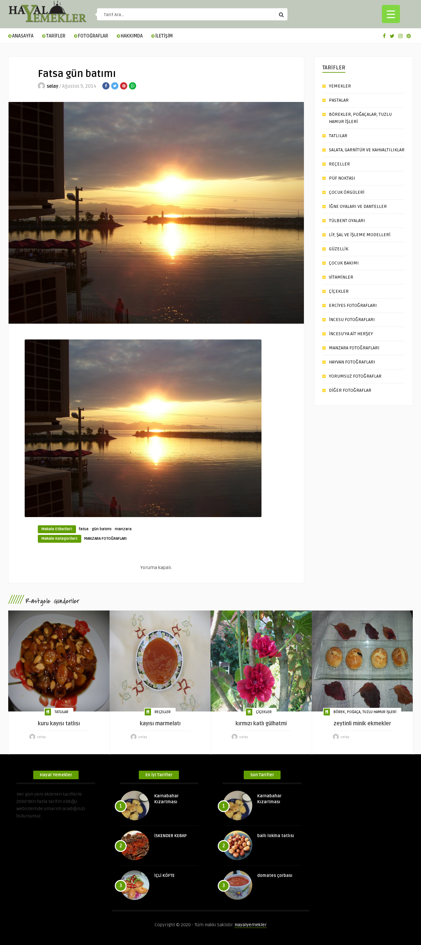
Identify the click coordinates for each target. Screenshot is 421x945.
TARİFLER (55, 36)
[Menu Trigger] (391, 14)
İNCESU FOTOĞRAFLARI (352, 319)
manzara (123, 529)
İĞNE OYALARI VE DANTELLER (358, 206)
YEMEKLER (340, 86)
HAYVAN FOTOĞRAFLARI (352, 362)
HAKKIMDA (132, 36)
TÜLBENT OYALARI (347, 220)
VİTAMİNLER (341, 277)
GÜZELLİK (338, 249)
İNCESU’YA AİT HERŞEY (351, 333)
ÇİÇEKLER (339, 291)
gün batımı (101, 529)
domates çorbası (274, 875)
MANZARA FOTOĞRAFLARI (105, 538)
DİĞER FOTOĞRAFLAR (350, 390)
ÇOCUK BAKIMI (344, 263)
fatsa (83, 529)
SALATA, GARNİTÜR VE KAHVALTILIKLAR (367, 150)
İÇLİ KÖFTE (164, 875)
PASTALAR (339, 100)
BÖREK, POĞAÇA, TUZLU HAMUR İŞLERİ (365, 712)
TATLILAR (338, 135)
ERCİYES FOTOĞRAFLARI (353, 305)
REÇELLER (339, 164)
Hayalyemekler (251, 925)
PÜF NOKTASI (342, 178)
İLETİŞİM (164, 36)
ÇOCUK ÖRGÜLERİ (346, 192)
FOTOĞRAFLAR (93, 36)
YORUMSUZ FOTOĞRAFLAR (355, 376)
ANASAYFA (23, 36)
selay (52, 86)
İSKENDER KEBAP (170, 835)
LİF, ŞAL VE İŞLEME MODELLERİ (359, 234)
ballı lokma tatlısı (275, 835)
